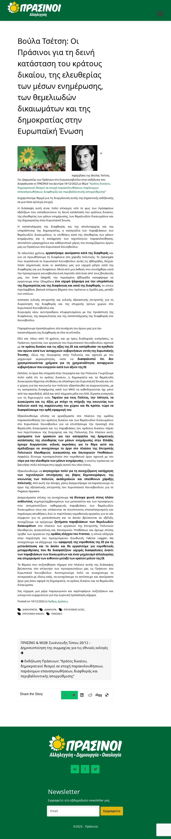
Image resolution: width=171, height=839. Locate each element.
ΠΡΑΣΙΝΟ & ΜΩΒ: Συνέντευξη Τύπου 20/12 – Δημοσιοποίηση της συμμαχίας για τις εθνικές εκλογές (64, 645)
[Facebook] (65, 695)
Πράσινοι (56, 613)
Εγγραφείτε (112, 811)
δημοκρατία (30, 609)
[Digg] (98, 695)
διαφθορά (50, 609)
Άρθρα (52, 601)
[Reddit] (90, 695)
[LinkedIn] (82, 695)
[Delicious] (107, 695)
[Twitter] (73, 695)
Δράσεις (63, 601)
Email (75, 769)
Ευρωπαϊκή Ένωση (33, 613)
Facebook (85, 769)
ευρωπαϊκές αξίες (74, 609)
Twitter (95, 769)
